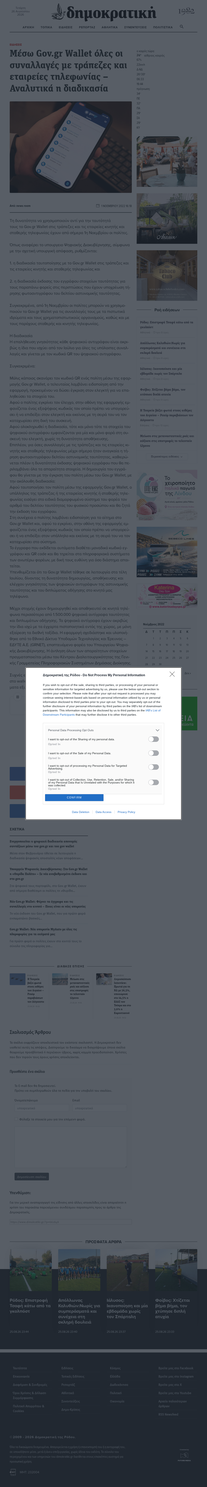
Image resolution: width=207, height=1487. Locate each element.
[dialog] (103, 744)
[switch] (153, 739)
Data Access (103, 812)
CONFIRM (74, 797)
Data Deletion (80, 812)
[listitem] (103, 730)
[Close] (173, 675)
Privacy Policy (126, 812)
